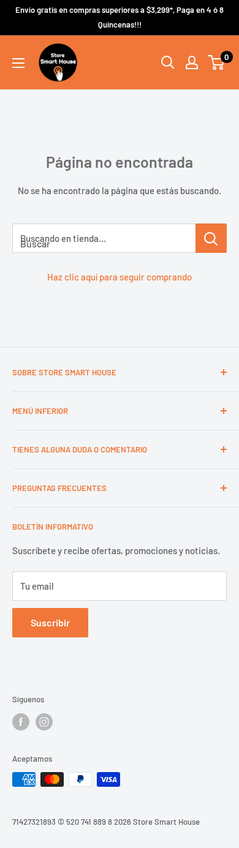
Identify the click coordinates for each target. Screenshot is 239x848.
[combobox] (103, 238)
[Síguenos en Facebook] (20, 721)
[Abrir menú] (18, 63)
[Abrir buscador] (168, 62)
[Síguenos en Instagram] (44, 721)
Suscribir (50, 622)
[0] (216, 62)
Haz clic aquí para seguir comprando (119, 276)
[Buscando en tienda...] (211, 238)
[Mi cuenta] (192, 62)
